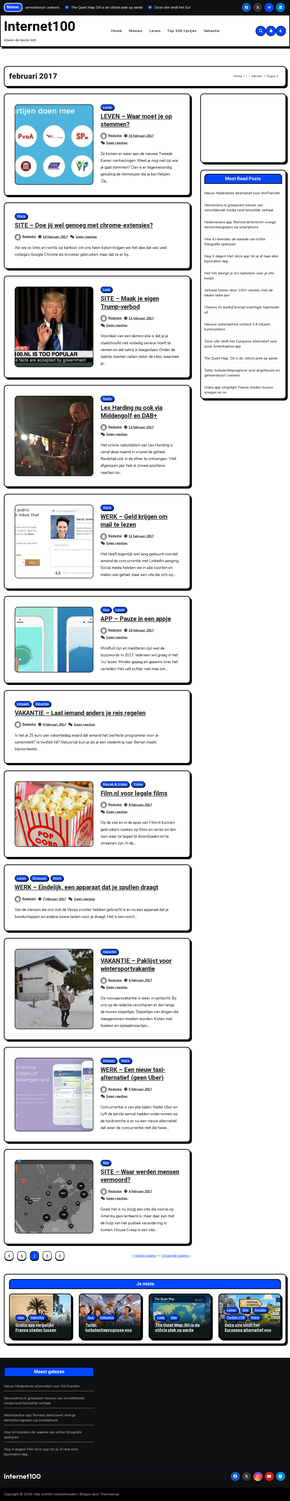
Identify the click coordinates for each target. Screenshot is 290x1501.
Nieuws (136, 30)
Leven (155, 30)
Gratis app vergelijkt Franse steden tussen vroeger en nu (35, 1330)
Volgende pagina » (176, 1255)
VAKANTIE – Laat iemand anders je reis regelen (80, 713)
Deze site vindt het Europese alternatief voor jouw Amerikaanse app (240, 344)
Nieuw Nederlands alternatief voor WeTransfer (242, 193)
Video (138, 784)
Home (116, 30)
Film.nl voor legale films (134, 793)
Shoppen (39, 878)
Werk (21, 216)
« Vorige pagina (144, 1255)
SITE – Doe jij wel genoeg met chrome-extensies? (84, 225)
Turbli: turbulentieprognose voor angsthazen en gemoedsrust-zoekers (109, 1332)
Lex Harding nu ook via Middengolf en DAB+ (131, 412)
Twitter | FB (235, 1317)
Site (106, 1163)
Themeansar (109, 1494)
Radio (107, 398)
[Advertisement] (244, 129)
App (106, 610)
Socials (260, 1310)
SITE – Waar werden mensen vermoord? (140, 1176)
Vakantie (212, 30)
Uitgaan (23, 704)
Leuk (106, 289)
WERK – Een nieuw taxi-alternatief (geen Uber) (133, 1073)
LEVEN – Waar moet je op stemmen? (136, 120)
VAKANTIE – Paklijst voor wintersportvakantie (136, 965)
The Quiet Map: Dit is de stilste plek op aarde (241, 358)
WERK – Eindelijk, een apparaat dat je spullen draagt (86, 887)
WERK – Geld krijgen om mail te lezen (134, 520)
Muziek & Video (115, 784)
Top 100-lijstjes (182, 30)
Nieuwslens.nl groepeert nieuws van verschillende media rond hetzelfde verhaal (238, 208)
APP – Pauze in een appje (136, 619)
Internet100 (39, 27)
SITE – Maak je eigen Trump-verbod (130, 302)
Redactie (115, 135)
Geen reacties (116, 143)
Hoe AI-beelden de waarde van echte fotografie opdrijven (235, 242)
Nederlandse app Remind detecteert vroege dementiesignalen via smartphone (240, 225)
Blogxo (85, 1494)
